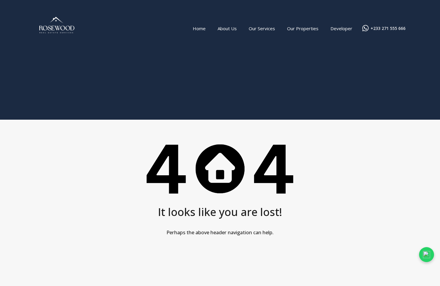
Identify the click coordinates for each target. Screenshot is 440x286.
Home (199, 28)
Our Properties (302, 28)
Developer (341, 28)
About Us (227, 28)
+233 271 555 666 (388, 28)
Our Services (262, 28)
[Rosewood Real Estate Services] (56, 48)
